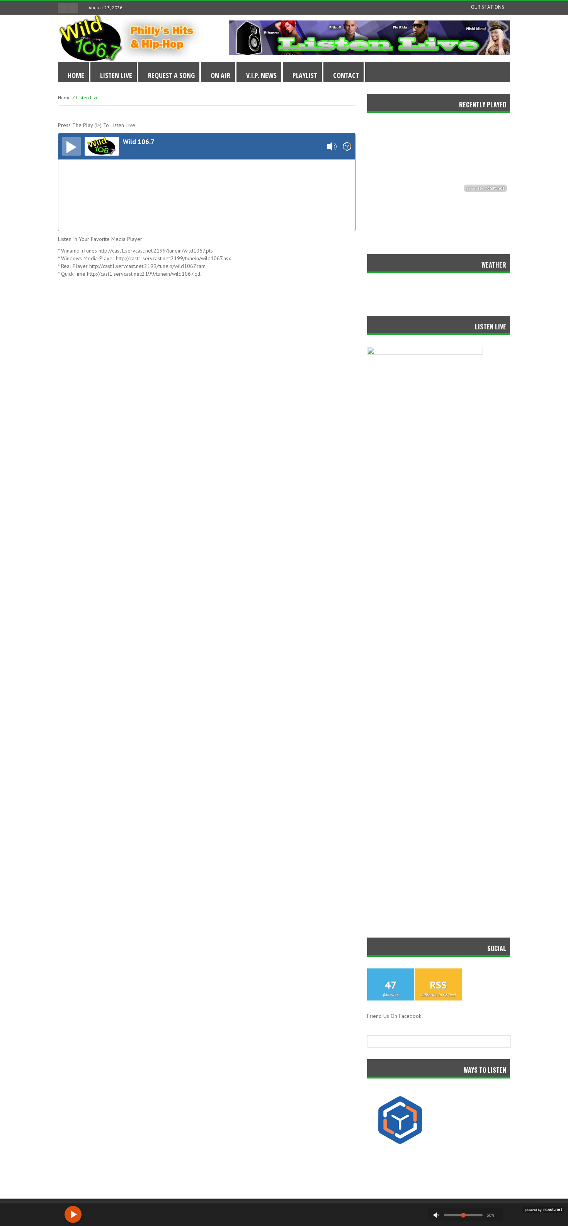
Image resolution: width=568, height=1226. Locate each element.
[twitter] (63, 8)
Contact (346, 75)
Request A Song (171, 75)
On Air (220, 75)
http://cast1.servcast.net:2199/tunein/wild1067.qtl (144, 273)
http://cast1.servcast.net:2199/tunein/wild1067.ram (147, 266)
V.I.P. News (261, 75)
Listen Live (116, 75)
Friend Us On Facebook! (395, 1015)
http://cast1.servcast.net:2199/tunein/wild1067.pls (156, 250)
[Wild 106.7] (129, 37)
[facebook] (73, 8)
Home (76, 75)
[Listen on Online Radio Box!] (347, 146)
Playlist (305, 75)
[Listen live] (71, 146)
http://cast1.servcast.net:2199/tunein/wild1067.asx (173, 258)
